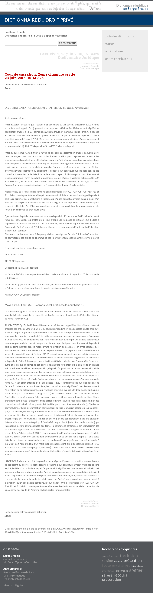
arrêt (125, 565)
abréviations (114, 51)
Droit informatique (14, 575)
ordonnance (122, 570)
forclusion (129, 555)
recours (120, 575)
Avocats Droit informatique (89, 67)
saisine (107, 560)
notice (109, 44)
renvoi (116, 565)
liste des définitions (119, 36)
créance (118, 560)
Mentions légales (13, 585)
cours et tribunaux (118, 59)
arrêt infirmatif (108, 571)
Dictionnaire (125, 5)
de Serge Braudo (135, 9)
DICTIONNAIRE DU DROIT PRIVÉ (39, 19)
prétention (133, 560)
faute (106, 565)
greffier (136, 570)
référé (107, 575)
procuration (111, 579)
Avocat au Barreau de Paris (19, 572)
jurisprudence (137, 566)
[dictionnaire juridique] (53, 6)
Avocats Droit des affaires (90, 504)
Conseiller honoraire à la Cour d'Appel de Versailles (20, 559)
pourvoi (106, 556)
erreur (115, 556)
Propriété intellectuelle (16, 578)
